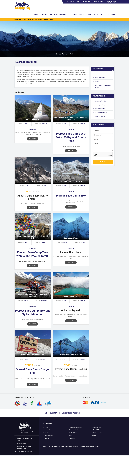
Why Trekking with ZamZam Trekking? (103, 86)
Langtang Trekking (100, 105)
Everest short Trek (71, 238)
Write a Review (97, 433)
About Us (97, 74)
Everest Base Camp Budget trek (32, 354)
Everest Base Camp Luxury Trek (70, 181)
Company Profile (76, 14)
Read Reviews (49, 435)
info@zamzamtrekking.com (25, 451)
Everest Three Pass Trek (32, 119)
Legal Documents (100, 77)
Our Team (97, 81)
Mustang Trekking (100, 108)
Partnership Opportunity (58, 14)
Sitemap (47, 438)
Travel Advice (91, 14)
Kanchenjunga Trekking (101, 112)
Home (36, 14)
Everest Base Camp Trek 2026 (71, 354)
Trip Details (32, 138)
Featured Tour (97, 427)
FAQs (94, 435)
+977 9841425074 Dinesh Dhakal (93, 1)
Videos (47, 433)
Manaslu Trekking (100, 116)
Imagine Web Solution (93, 446)
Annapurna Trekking (100, 101)
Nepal (44, 14)
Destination (22, 19)
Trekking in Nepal (37, 19)
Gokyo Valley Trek (70, 296)
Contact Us (111, 14)
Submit (102, 162)
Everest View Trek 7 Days (33, 181)
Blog (102, 14)
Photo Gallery (73, 433)
